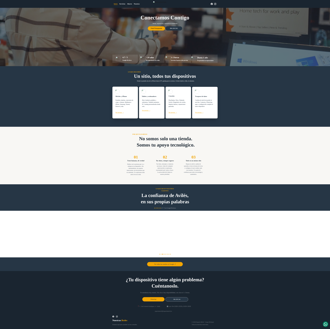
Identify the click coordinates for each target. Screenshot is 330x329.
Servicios (122, 4)
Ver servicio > (119, 112)
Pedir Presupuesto (156, 28)
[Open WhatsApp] (325, 324)
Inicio (116, 4)
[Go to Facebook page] (212, 4)
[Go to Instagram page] (215, 4)
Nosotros (137, 4)
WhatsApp (153, 299)
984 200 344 (174, 28)
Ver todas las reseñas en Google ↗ (165, 264)
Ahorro (129, 4)
